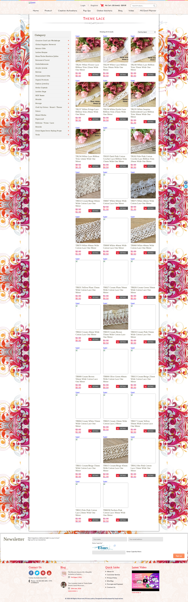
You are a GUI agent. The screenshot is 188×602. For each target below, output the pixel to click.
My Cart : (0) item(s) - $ (115, 5)
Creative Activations (67, 11)
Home (36, 11)
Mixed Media (40, 115)
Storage (38, 103)
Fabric (38, 111)
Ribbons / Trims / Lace (44, 123)
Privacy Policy (112, 578)
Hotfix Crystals (41, 88)
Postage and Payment (115, 584)
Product (48, 11)
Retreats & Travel (42, 60)
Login (83, 5)
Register (94, 5)
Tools (37, 135)
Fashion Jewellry (42, 84)
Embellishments (41, 64)
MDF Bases (39, 95)
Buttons (38, 72)
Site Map (110, 581)
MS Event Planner (148, 11)
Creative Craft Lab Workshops (47, 41)
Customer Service (113, 575)
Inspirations (119, 598)
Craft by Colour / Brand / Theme (48, 107)
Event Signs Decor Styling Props (48, 131)
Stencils (38, 127)
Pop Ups (87, 11)
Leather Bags (40, 91)
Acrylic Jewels (41, 68)
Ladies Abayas (41, 52)
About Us (110, 571)
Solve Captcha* (97, 543)
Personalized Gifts (42, 76)
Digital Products (42, 80)
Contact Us (111, 587)
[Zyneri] (32, 3)
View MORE (136, 592)
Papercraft (39, 119)
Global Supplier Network (45, 44)
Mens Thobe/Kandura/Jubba (46, 56)
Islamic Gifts (40, 48)
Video (131, 11)
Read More (72, 591)
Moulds (38, 99)
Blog (120, 11)
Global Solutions (104, 11)
